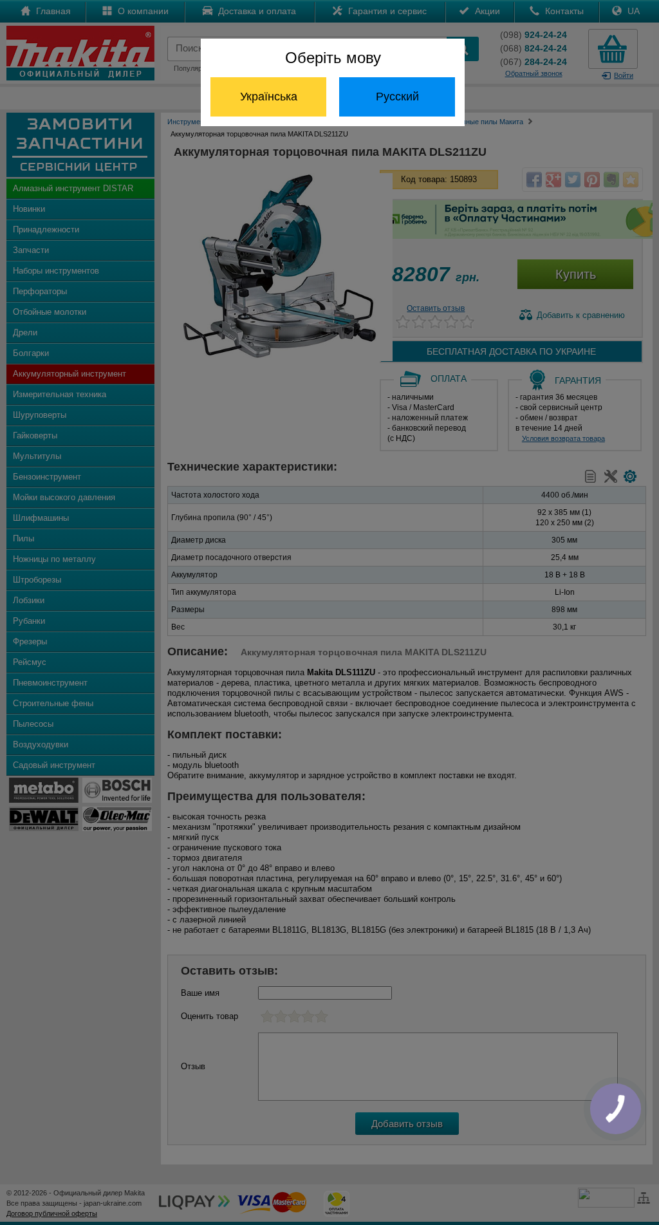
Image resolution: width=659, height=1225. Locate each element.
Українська (268, 96)
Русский (397, 96)
